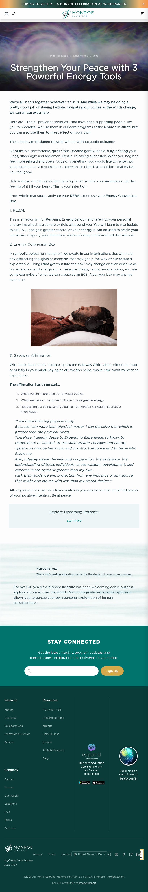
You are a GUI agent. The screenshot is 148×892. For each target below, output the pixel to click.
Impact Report (87, 883)
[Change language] (6, 14)
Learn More (74, 520)
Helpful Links (51, 734)
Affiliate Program (53, 750)
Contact (9, 779)
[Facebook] (123, 854)
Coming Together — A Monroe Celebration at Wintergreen (74, 3)
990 (71, 883)
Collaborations (13, 725)
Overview (10, 717)
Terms (8, 819)
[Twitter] (131, 854)
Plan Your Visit (52, 709)
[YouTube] (116, 854)
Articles (9, 742)
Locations (10, 803)
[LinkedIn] (138, 854)
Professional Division (17, 734)
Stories (47, 742)
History (9, 709)
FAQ (7, 811)
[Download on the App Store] (98, 783)
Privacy (37, 854)
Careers (9, 787)
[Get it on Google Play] (84, 783)
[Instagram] (109, 854)
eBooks (47, 725)
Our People (11, 795)
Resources (50, 700)
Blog (46, 758)
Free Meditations (53, 717)
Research (10, 700)
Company (11, 769)
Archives (9, 828)
